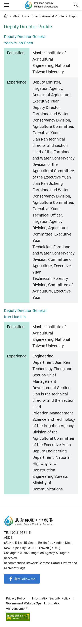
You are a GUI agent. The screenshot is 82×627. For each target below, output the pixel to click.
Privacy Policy (16, 598)
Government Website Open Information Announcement (33, 605)
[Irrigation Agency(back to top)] (29, 520)
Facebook (22, 579)
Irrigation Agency (42, 5)
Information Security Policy (51, 598)
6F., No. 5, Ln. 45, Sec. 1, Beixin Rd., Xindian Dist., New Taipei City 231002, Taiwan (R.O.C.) (38, 545)
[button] (76, 5)
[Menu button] (6, 5)
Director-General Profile (47, 16)
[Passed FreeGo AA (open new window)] (18, 617)
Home (6, 16)
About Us (19, 16)
